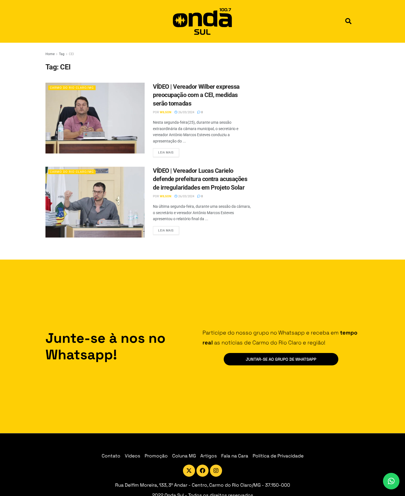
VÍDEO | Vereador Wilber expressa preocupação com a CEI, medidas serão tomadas (196, 95)
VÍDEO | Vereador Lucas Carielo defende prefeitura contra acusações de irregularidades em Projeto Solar (200, 179)
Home (50, 54)
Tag (61, 54)
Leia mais (168, 151)
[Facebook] (202, 471)
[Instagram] (216, 471)
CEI (71, 54)
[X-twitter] (189, 471)
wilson (165, 112)
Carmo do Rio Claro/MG (72, 88)
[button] (348, 21)
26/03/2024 (185, 112)
